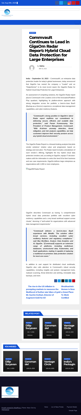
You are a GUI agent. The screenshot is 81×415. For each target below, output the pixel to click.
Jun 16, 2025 (50, 368)
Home (46, 407)
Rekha (42, 66)
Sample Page (73, 410)
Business (32, 32)
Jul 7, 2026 (10, 368)
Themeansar (5, 409)
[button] (72, 22)
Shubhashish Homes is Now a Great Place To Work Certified (68, 292)
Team (67, 335)
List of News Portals (57, 407)
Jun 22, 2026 (30, 368)
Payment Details (72, 407)
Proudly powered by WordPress (11, 408)
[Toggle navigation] (77, 22)
